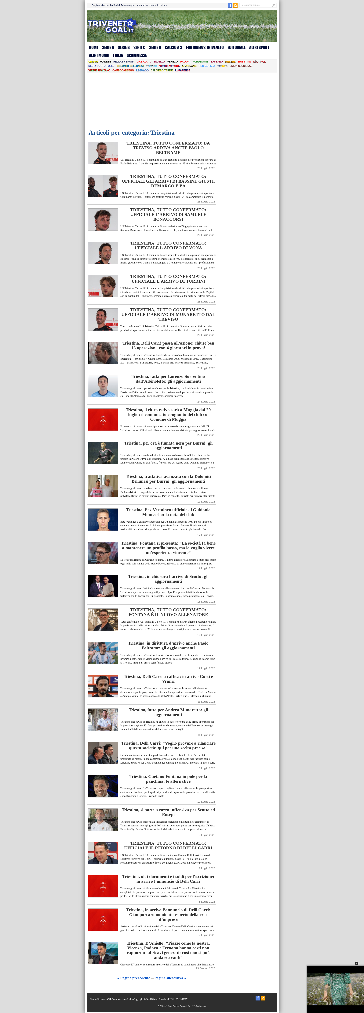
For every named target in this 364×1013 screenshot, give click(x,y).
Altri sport (259, 47)
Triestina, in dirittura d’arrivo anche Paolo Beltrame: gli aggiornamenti (168, 645)
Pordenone (200, 61)
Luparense (182, 70)
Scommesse (137, 55)
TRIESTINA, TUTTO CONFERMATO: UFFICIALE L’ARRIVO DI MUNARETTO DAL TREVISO (168, 314)
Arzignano (189, 66)
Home (93, 47)
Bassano (217, 61)
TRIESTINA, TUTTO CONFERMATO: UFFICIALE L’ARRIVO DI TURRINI (168, 279)
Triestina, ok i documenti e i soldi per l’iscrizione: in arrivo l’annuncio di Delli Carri (168, 879)
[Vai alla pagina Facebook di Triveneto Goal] (230, 7)
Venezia (172, 61)
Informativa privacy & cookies (152, 5)
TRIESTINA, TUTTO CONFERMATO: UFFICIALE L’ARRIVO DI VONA (168, 245)
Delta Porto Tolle (101, 66)
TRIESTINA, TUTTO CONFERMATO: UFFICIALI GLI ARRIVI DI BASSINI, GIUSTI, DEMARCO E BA (168, 181)
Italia (118, 55)
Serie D (155, 47)
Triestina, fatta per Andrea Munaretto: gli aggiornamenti (168, 712)
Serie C (139, 47)
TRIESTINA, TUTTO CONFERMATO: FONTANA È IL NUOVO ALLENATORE (168, 612)
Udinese (105, 61)
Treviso (151, 66)
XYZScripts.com (199, 1005)
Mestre (230, 61)
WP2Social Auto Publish (168, 1005)
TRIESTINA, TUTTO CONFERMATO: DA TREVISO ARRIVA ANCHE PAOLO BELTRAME (168, 148)
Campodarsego (123, 70)
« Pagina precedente (133, 978)
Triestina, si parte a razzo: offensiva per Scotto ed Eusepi (168, 812)
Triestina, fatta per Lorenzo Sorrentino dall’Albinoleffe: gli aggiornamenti (168, 379)
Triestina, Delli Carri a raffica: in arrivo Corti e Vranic (168, 679)
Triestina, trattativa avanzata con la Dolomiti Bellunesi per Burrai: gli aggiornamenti (168, 479)
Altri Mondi (99, 55)
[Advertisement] (182, 100)
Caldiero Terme (162, 70)
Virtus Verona (169, 66)
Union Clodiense (241, 66)
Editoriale (237, 47)
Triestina (244, 61)
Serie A (108, 47)
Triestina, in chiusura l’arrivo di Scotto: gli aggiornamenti (168, 579)
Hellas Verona (123, 61)
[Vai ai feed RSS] (235, 7)
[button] (356, 963)
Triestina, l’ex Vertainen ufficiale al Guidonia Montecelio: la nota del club (168, 512)
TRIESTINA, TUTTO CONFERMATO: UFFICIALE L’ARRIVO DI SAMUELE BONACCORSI (168, 214)
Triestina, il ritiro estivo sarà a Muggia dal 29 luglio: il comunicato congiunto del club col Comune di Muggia (168, 414)
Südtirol (259, 61)
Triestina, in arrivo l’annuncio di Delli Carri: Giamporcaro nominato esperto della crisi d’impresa (168, 914)
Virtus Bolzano (99, 70)
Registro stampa (100, 5)
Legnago (142, 70)
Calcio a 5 (173, 47)
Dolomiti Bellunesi (130, 66)
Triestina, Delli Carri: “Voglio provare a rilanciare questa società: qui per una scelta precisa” (168, 745)
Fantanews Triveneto (205, 47)
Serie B (124, 47)
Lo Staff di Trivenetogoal (122, 5)
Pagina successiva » (170, 978)
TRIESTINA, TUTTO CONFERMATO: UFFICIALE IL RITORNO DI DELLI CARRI (168, 845)
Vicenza (142, 61)
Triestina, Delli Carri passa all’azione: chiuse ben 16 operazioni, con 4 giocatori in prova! (168, 345)
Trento (222, 66)
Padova (185, 61)
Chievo (93, 61)
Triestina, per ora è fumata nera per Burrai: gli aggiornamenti (168, 445)
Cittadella (157, 61)
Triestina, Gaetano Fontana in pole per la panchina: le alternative (168, 779)
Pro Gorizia (207, 66)
